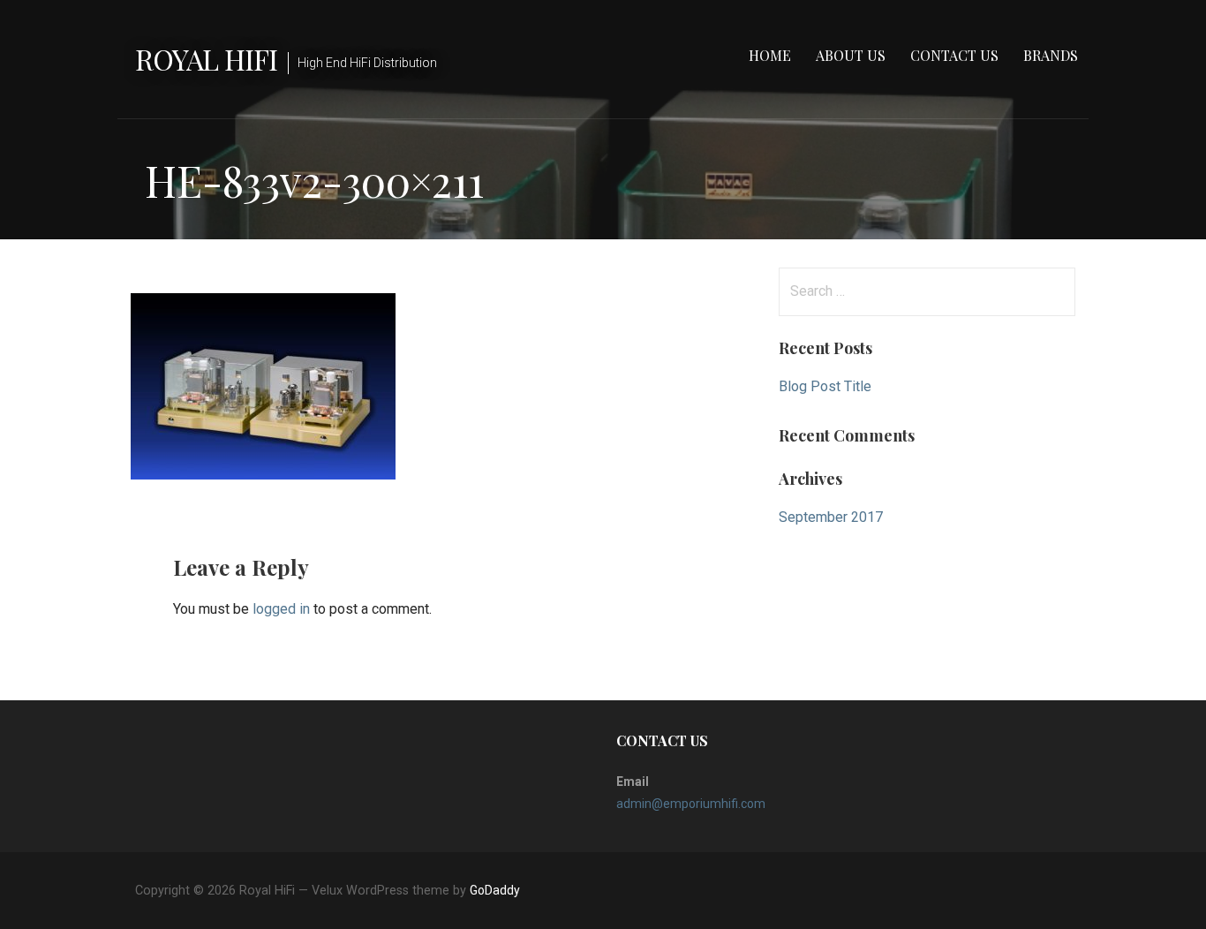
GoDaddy (495, 890)
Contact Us (954, 55)
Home (770, 55)
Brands (1050, 55)
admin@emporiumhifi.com (690, 804)
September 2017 (831, 517)
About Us (851, 55)
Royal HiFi (206, 59)
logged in (281, 608)
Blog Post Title (825, 386)
